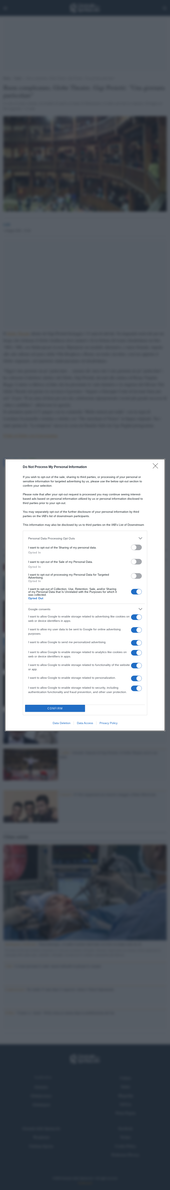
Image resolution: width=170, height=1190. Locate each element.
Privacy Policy (109, 723)
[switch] (136, 547)
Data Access (85, 723)
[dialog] (85, 595)
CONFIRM (55, 708)
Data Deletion (61, 723)
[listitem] (85, 538)
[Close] (157, 467)
